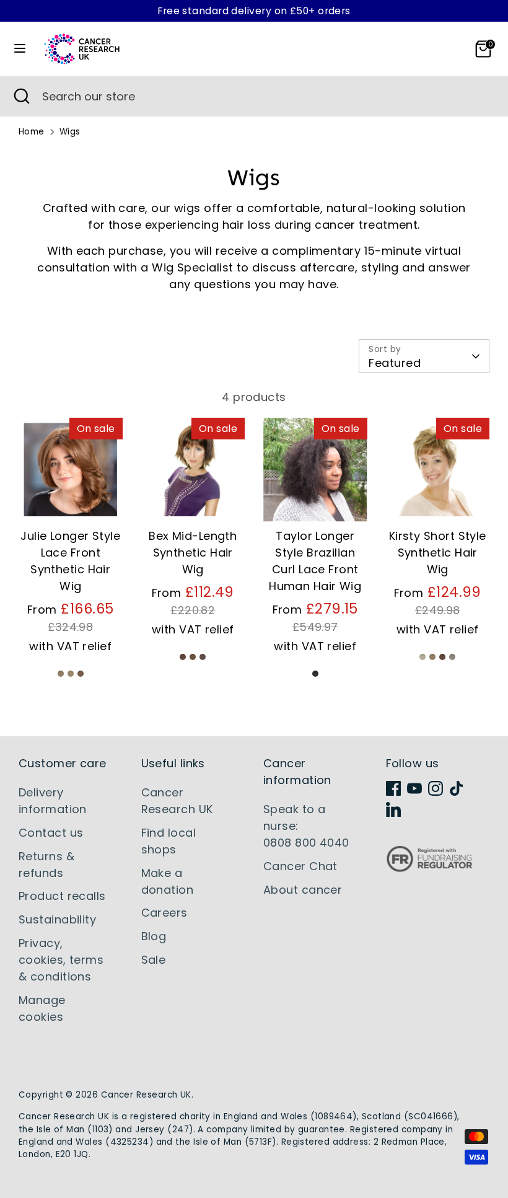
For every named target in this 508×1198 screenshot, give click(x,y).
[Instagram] (435, 788)
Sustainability (57, 919)
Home (32, 132)
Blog (154, 936)
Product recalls (62, 896)
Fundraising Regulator (429, 868)
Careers (164, 912)
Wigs (70, 132)
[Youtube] (414, 788)
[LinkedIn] (393, 809)
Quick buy (71, 500)
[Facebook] (393, 788)
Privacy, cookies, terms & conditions (61, 959)
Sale (153, 959)
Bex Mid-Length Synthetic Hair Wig (193, 552)
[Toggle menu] (19, 48)
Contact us (51, 832)
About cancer (302, 889)
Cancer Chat (300, 866)
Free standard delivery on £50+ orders (254, 11)
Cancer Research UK (146, 1095)
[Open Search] (21, 96)
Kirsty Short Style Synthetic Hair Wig (437, 552)
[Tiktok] (456, 788)
